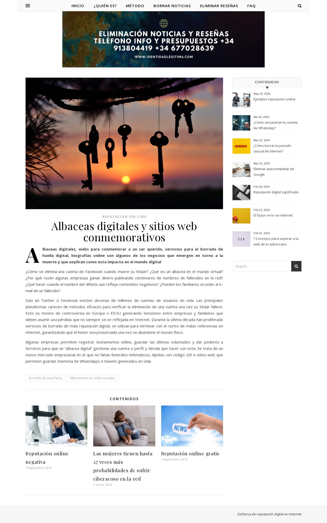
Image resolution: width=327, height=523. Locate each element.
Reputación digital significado (276, 192)
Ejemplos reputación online (274, 99)
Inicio (78, 5)
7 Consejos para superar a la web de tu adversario (275, 241)
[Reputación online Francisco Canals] (163, 39)
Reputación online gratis (190, 453)
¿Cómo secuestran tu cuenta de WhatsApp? (275, 125)
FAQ (251, 5)
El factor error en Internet (273, 215)
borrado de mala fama (45, 378)
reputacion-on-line (124, 217)
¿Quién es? (105, 5)
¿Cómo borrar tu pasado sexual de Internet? (272, 148)
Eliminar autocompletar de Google (273, 172)
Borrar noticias (172, 5)
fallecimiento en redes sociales (92, 378)
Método (135, 5)
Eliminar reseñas (219, 5)
